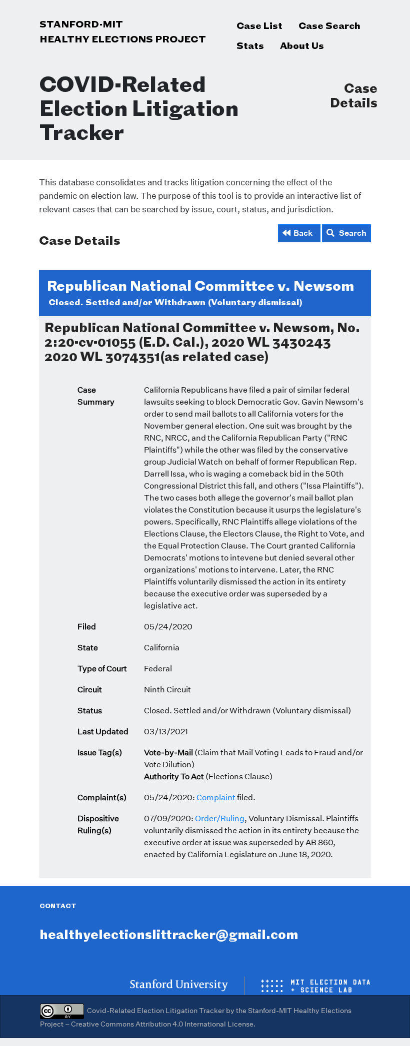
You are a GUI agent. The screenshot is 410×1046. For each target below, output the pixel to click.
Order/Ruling (219, 818)
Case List (259, 25)
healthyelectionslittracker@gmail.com (169, 934)
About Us (302, 45)
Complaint (216, 797)
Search (350, 233)
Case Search (329, 25)
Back (303, 233)
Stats (250, 45)
